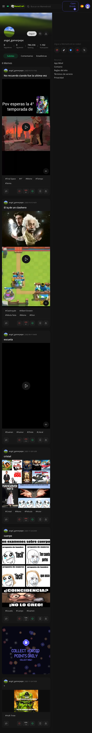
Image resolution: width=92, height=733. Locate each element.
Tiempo (40, 178)
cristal (7, 456)
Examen (9, 432)
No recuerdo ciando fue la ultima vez (25, 75)
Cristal (9, 511)
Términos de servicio (63, 74)
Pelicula (29, 511)
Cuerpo (20, 611)
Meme (29, 178)
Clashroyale (11, 310)
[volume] (46, 171)
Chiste (30, 432)
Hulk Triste (10, 715)
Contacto (58, 66)
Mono (18, 511)
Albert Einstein (27, 310)
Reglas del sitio (61, 70)
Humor (21, 432)
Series (8, 183)
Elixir (33, 315)
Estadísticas (41, 56)
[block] (45, 191)
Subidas (10, 56)
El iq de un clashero (15, 207)
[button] (46, 33)
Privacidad (59, 77)
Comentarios (27, 56)
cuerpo (8, 535)
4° (21, 178)
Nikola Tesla (11, 315)
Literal (40, 432)
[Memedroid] (7, 6)
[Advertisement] (72, 24)
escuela (8, 339)
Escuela (9, 611)
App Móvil (58, 63)
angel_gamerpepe (16, 70)
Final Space (11, 178)
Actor (39, 511)
